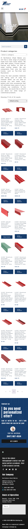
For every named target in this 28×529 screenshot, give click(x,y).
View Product (6, 133)
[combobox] (14, 55)
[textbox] (14, 55)
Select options (6, 201)
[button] (2, 8)
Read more (7, 237)
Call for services (14, 433)
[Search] (25, 46)
